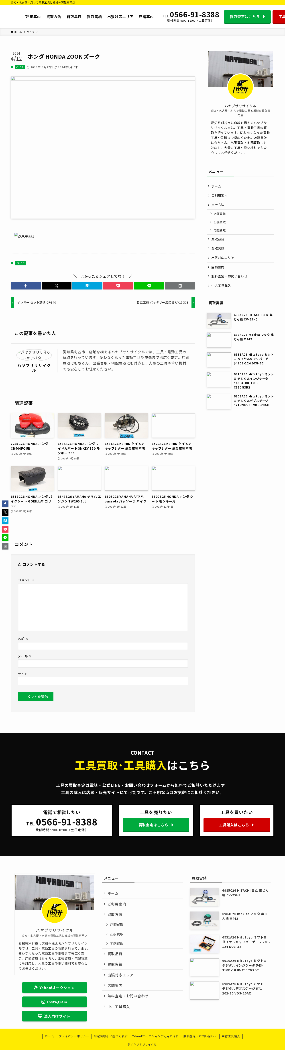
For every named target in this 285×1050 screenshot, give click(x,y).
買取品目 (217, 239)
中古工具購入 (221, 285)
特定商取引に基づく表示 (111, 1036)
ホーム (216, 186)
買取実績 (217, 248)
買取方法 (217, 205)
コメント (26, 579)
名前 (23, 638)
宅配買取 (220, 230)
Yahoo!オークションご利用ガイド (155, 1036)
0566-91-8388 (194, 14)
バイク (20, 67)
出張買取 (220, 222)
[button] (26, 285)
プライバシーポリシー (74, 1036)
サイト (23, 673)
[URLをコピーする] (180, 285)
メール (25, 656)
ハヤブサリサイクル (34, 367)
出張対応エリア (222, 257)
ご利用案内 (219, 195)
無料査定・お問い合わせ (229, 276)
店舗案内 (217, 267)
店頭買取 (220, 213)
